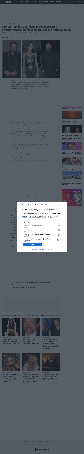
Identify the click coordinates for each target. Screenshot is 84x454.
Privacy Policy (49, 249)
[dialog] (42, 227)
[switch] (58, 225)
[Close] (64, 205)
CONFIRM (32, 244)
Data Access (42, 249)
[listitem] (42, 222)
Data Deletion (34, 249)
